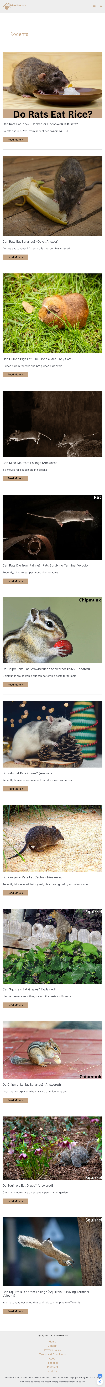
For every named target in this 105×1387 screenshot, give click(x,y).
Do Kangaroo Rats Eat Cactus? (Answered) (33, 877)
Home (52, 1341)
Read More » (15, 140)
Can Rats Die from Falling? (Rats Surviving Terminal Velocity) (46, 565)
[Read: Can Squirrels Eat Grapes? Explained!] (52, 946)
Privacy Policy (52, 1350)
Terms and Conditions (52, 1354)
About (52, 1358)
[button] (101, 6)
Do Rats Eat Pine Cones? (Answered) (29, 773)
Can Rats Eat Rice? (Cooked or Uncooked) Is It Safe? (40, 124)
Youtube (52, 1371)
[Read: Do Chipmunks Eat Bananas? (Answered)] (52, 1049)
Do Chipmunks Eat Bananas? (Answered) (32, 1084)
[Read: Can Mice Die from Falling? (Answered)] (52, 423)
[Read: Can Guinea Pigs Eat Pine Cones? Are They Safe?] (52, 313)
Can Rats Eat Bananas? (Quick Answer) (30, 241)
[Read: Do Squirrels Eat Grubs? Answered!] (52, 1147)
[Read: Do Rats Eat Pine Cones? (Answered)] (52, 734)
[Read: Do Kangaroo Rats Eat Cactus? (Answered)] (52, 838)
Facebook (53, 1362)
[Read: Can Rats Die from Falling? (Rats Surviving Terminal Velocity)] (52, 526)
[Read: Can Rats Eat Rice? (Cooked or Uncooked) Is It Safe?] (52, 85)
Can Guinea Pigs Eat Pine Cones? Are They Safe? (38, 359)
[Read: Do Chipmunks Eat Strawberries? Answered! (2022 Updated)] (52, 630)
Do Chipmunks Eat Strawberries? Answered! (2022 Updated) (46, 669)
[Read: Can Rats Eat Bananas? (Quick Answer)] (52, 195)
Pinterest (52, 1367)
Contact (52, 1345)
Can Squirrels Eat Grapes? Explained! (29, 989)
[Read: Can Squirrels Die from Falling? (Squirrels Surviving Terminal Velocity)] (52, 1251)
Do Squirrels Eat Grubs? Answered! (28, 1185)
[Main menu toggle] (94, 6)
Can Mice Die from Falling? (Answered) (31, 463)
